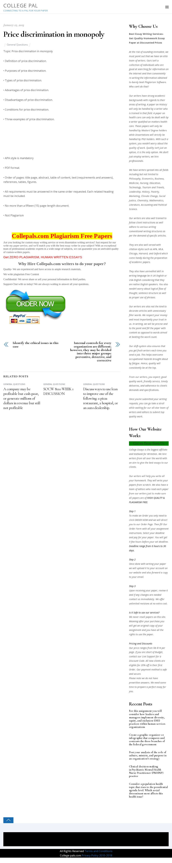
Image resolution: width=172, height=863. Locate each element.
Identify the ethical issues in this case (35, 344)
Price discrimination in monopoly (53, 34)
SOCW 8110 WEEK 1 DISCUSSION (58, 391)
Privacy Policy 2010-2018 (96, 855)
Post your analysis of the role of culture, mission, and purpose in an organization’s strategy (147, 755)
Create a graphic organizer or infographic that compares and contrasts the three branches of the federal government (147, 739)
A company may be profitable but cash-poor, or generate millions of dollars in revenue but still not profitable (21, 398)
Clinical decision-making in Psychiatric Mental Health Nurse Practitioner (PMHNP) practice (146, 771)
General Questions (17, 44)
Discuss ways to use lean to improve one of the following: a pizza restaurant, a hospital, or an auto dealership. (100, 398)
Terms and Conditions (98, 851)
